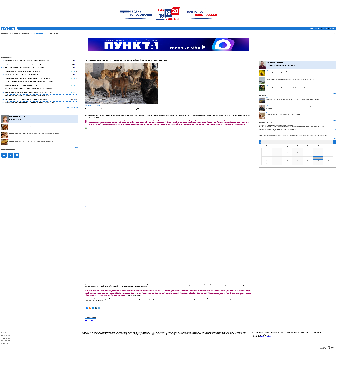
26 (287, 160)
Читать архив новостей (72, 107)
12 (287, 155)
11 (277, 155)
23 (328, 158)
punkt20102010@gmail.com (266, 336)
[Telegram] (99, 308)
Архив (76, 147)
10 (266, 155)
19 (287, 158)
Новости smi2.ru (89, 320)
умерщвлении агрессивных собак (177, 299)
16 (328, 155)
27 (297, 160)
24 (266, 160)
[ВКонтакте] (87, 308)
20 (297, 158)
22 (318, 158)
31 (266, 163)
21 (307, 158)
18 (277, 158)
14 (307, 155)
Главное (4, 34)
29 (318, 160)
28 (307, 160)
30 (328, 160)
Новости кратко (40, 34)
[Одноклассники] (90, 308)
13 (297, 155)
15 (318, 155)
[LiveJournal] (96, 308)
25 (277, 160)
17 (266, 158)
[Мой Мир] (93, 308)
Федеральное (15, 34)
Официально (27, 34)
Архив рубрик (53, 34)
